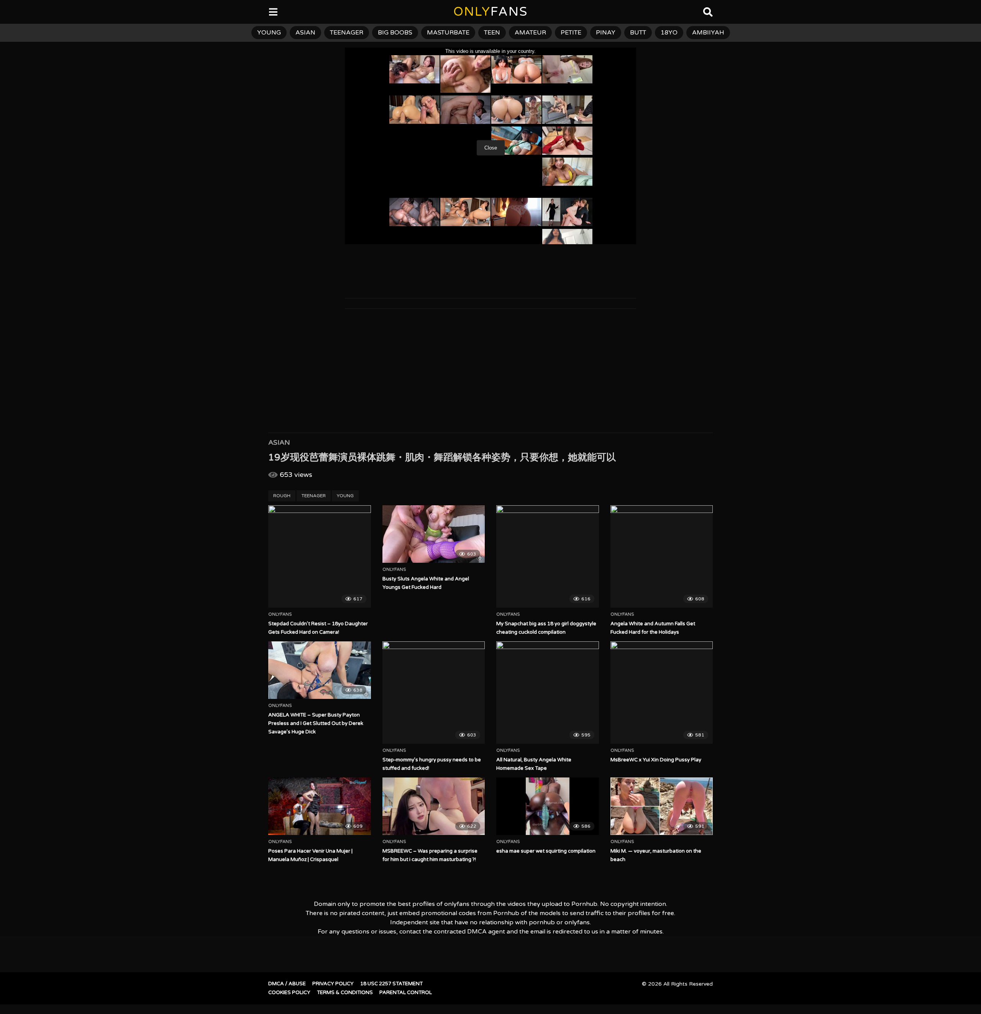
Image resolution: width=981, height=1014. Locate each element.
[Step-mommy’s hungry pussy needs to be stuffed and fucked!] (433, 692)
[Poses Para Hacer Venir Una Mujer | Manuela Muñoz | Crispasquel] (319, 806)
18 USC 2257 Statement (391, 984)
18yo (669, 32)
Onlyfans (280, 614)
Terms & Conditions (345, 992)
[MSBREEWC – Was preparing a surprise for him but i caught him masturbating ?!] (433, 806)
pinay (605, 32)
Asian (279, 442)
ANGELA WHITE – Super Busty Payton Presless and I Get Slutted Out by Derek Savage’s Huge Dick (315, 723)
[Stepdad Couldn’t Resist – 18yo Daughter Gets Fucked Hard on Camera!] (319, 556)
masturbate (448, 32)
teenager (346, 32)
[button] (12, 11)
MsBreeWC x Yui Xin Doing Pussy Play (655, 760)
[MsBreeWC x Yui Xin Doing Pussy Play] (661, 692)
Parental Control (405, 992)
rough (281, 495)
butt (638, 32)
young (269, 32)
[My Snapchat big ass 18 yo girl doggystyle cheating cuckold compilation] (547, 556)
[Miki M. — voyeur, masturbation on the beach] (661, 806)
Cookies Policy (289, 992)
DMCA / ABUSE (287, 984)
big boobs (395, 32)
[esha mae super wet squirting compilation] (547, 806)
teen (492, 32)
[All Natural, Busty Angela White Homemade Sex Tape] (547, 692)
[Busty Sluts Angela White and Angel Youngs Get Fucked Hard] (433, 534)
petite (571, 32)
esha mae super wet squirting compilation (545, 851)
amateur (530, 32)
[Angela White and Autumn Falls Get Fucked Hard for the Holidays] (661, 556)
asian (305, 32)
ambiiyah (708, 32)
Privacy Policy (333, 984)
